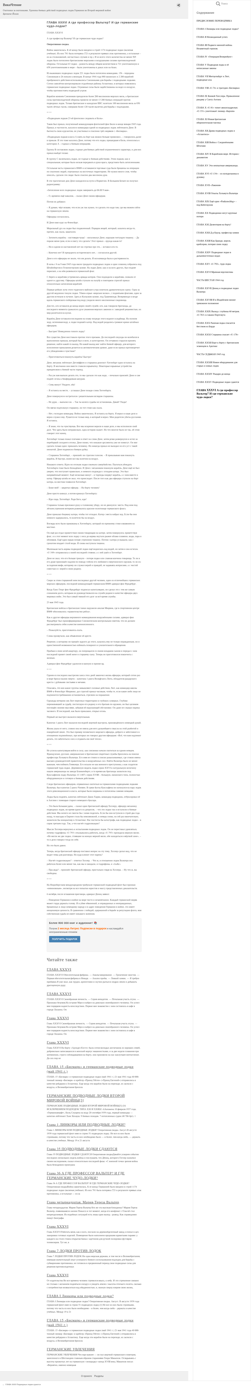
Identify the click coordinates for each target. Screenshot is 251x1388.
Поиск (221, 3)
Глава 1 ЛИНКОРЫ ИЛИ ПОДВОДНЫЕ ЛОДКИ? (86, 1124)
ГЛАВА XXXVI (59, 969)
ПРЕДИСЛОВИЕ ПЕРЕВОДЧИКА (214, 20)
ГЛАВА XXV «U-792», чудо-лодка (214, 263)
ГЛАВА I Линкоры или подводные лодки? (218, 28)
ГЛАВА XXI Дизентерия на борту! (214, 224)
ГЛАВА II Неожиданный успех (212, 36)
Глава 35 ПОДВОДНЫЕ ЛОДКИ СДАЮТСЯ (82, 1148)
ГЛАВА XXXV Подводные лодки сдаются (218, 381)
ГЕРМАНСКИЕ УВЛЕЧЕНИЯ (71, 1349)
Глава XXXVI (58, 1018)
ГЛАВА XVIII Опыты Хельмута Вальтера (217, 193)
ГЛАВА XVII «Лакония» (209, 185)
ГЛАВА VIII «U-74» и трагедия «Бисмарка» (218, 87)
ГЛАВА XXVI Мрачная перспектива (215, 271)
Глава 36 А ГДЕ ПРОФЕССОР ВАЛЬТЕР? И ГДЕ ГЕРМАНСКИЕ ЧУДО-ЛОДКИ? (86, 1175)
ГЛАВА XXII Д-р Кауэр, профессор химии (218, 232)
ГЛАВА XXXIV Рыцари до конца (213, 373)
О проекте (86, 1376)
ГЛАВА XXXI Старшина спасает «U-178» (217, 334)
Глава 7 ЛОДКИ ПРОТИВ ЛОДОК (74, 1250)
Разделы (99, 1376)
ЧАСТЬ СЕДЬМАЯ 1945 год (211, 354)
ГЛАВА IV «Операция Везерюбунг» (215, 56)
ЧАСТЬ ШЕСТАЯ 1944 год (210, 280)
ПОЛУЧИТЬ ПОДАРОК (64, 939)
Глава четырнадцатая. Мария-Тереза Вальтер (83, 1202)
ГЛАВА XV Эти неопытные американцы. (217, 165)
